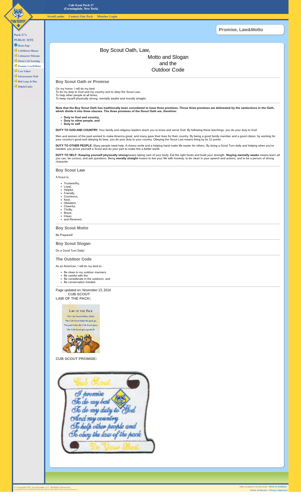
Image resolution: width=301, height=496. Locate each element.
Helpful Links (25, 86)
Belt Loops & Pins (27, 81)
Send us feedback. (278, 486)
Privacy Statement (278, 490)
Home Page (23, 45)
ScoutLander (55, 16)
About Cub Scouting (28, 61)
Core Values (24, 71)
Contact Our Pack (81, 16)
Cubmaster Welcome (28, 56)
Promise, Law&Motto (29, 66)
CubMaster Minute (27, 50)
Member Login (107, 16)
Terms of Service (258, 490)
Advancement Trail (27, 76)
